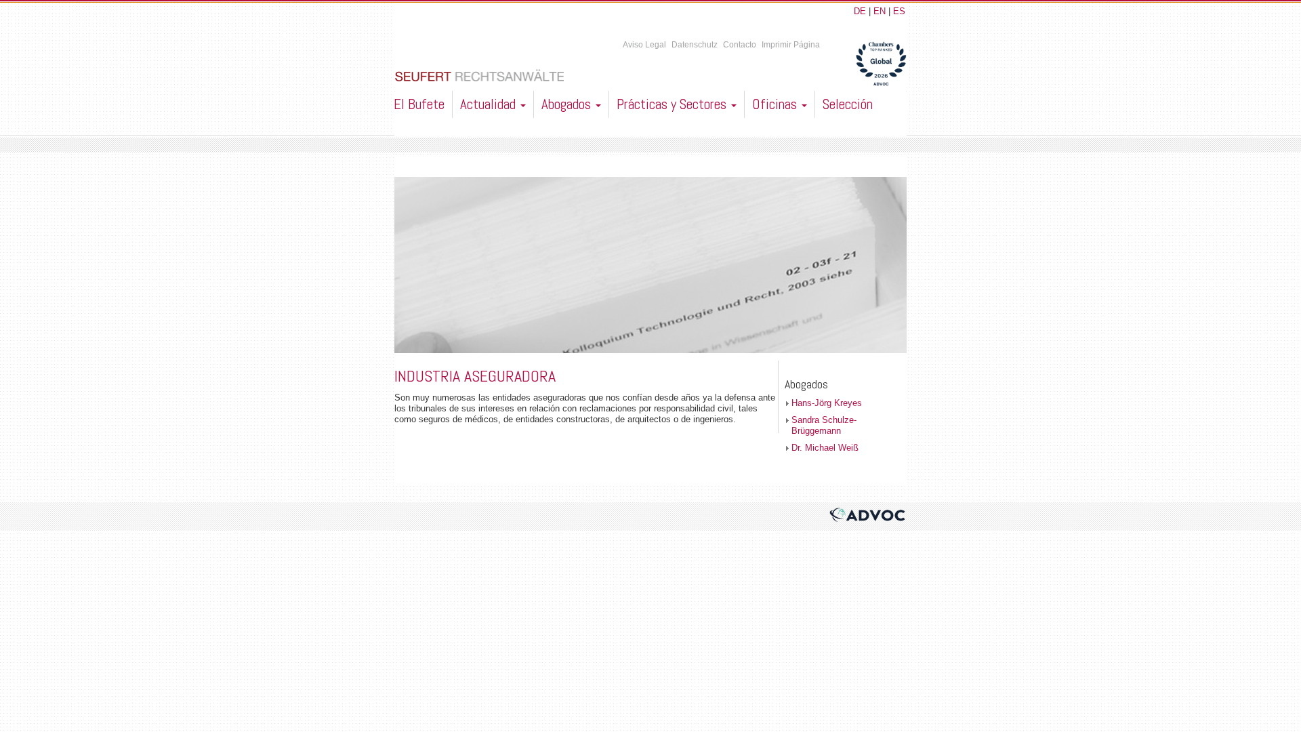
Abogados (567, 104)
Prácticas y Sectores (673, 104)
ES (899, 11)
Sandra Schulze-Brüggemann (823, 425)
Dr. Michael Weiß (825, 448)
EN (879, 11)
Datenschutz (695, 44)
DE (860, 11)
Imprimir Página (791, 44)
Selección (848, 104)
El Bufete (419, 104)
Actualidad (489, 104)
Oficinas (776, 104)
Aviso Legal (644, 44)
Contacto (739, 44)
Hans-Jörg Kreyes (826, 403)
